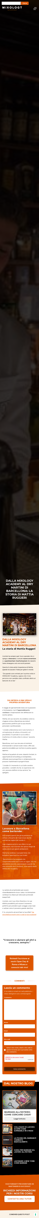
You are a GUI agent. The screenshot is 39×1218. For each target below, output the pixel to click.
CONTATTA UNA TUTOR (19, 1199)
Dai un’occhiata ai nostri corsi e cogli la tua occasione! (19, 913)
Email (6, 1031)
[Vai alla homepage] (12, 8)
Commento (8, 997)
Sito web (7, 1039)
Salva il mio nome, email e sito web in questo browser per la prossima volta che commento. (19, 1050)
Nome (6, 1022)
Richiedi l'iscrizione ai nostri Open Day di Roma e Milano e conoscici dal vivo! (19, 963)
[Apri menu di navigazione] (35, 8)
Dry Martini (30, 840)
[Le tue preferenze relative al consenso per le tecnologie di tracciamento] (35, 1214)
